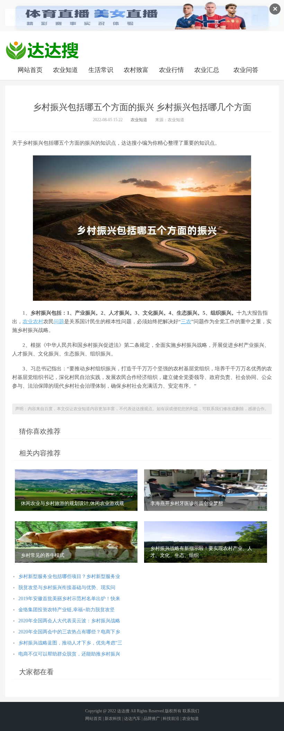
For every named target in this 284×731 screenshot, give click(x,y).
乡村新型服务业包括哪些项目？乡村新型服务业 (69, 576)
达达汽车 (132, 718)
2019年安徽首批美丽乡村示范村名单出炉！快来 (69, 598)
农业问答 (245, 69)
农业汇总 (206, 69)
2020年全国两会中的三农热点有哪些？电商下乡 (69, 631)
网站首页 (30, 69)
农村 (38, 321)
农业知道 (65, 69)
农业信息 (42, 50)
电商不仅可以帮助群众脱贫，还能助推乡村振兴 (69, 654)
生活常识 (100, 69)
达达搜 (123, 711)
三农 (186, 321)
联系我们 (191, 711)
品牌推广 (151, 718)
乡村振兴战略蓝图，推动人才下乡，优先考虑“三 (70, 643)
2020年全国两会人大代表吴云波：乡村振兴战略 (69, 620)
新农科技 (113, 718)
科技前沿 (171, 718)
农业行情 (171, 69)
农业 (28, 321)
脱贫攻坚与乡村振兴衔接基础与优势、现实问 (66, 587)
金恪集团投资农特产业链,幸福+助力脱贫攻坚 (66, 609)
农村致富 (136, 69)
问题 (59, 321)
